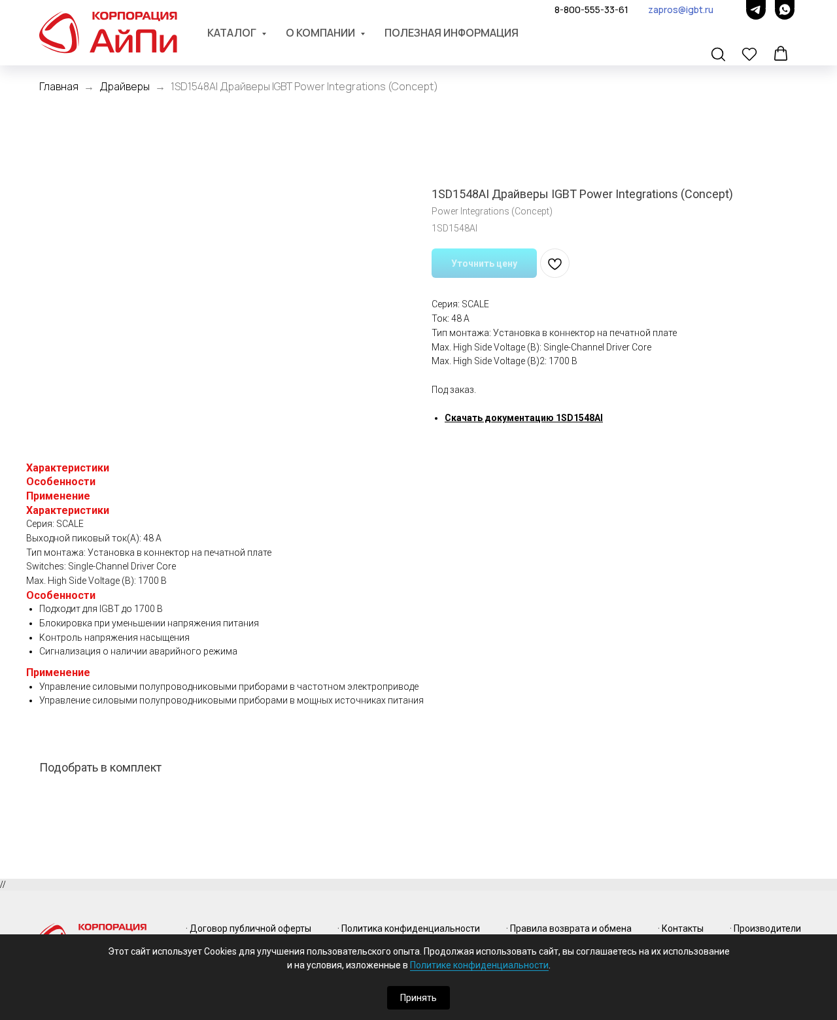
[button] (719, 55)
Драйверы (124, 86)
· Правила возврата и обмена (569, 928)
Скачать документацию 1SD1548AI (524, 418)
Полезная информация (451, 33)
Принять (418, 998)
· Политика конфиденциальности (408, 928)
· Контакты (681, 928)
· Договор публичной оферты (248, 928)
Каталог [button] (232, 33)
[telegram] (756, 10)
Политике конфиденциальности (479, 965)
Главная (58, 86)
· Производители (765, 928)
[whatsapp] (784, 10)
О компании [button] (321, 33)
